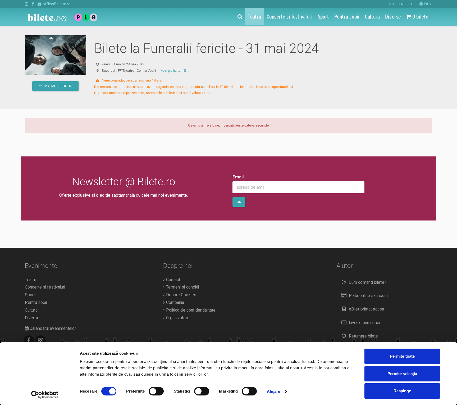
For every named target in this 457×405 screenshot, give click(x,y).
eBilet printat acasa (366, 309)
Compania (174, 302)
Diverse (32, 318)
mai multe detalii (58, 86)
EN (401, 4)
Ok (239, 202)
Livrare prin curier (365, 322)
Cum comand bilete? (367, 282)
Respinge (402, 391)
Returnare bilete (363, 336)
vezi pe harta (171, 71)
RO (391, 4)
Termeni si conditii (182, 287)
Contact (172, 279)
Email (238, 176)
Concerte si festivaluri (45, 287)
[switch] (156, 391)
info (427, 4)
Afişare (273, 391)
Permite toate (402, 356)
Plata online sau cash (368, 295)
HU (411, 4)
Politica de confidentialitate (190, 310)
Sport (30, 294)
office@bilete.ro (56, 4)
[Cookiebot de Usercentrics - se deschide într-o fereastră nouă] (45, 395)
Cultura (31, 310)
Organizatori (176, 318)
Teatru (30, 279)
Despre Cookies (180, 294)
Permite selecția (402, 373)
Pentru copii (36, 302)
